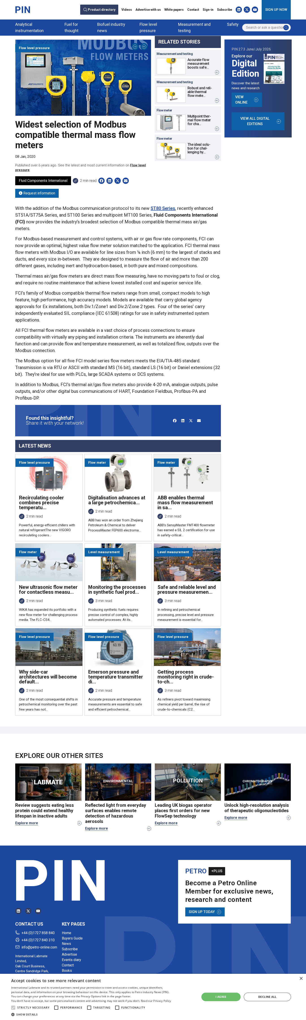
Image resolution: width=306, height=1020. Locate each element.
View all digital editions (255, 121)
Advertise (69, 954)
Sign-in (208, 9)
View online (241, 99)
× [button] (301, 978)
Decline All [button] (267, 997)
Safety (233, 24)
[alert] (153, 997)
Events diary (71, 960)
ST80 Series (163, 208)
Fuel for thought (71, 27)
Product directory (102, 10)
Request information (38, 193)
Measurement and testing (194, 27)
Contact (193, 9)
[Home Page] (22, 9)
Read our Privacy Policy (156, 1001)
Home (66, 933)
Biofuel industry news (111, 27)
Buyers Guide (72, 938)
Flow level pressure (148, 27)
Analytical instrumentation (29, 27)
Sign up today (202, 912)
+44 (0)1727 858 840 (38, 933)
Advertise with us (148, 9)
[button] (13, 1007)
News (66, 944)
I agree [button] (220, 997)
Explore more (26, 823)
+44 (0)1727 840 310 (38, 940)
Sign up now (276, 10)
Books (67, 970)
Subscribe (224, 9)
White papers (174, 9)
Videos (126, 9)
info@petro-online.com (39, 947)
